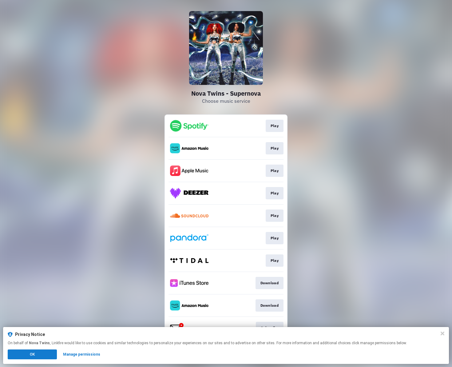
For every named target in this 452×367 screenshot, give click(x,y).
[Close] (442, 333)
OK (32, 354)
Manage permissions (81, 354)
